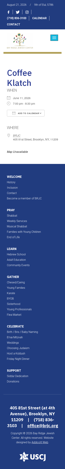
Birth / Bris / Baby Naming (22, 332)
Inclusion (12, 187)
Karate (11, 293)
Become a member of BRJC (24, 198)
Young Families (16, 287)
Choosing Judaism (18, 348)
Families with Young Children (24, 231)
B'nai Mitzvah (15, 337)
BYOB (10, 298)
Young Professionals (19, 309)
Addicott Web (40, 442)
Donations (13, 381)
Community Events (18, 265)
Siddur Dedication (17, 376)
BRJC (16, 136)
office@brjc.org (42, 425)
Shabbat (12, 215)
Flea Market (14, 314)
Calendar (39, 18)
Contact (13, 24)
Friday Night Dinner (18, 359)
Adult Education (16, 259)
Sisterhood (13, 304)
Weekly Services (17, 221)
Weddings (13, 342)
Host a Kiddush (16, 353)
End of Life (13, 237)
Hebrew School (16, 254)
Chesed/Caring (16, 282)
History (11, 182)
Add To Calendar (28, 113)
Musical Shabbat (17, 226)
